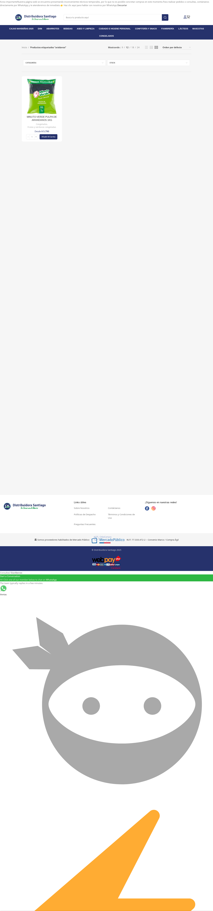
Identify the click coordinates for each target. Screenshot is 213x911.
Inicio (24, 47)
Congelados (41, 124)
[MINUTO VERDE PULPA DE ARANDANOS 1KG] (42, 96)
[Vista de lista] (146, 47)
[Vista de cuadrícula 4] (156, 47)
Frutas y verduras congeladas (42, 127)
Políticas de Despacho (85, 514)
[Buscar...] (165, 17)
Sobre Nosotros (81, 508)
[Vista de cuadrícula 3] (151, 47)
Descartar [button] (122, 5)
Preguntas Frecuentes (84, 524)
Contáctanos (114, 508)
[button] (48, 136)
